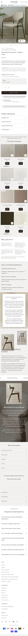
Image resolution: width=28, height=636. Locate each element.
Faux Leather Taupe (21, 205)
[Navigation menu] (2, 2)
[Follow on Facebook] (2, 621)
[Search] (24, 2)
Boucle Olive (7, 227)
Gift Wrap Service (5, 572)
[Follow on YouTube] (13, 621)
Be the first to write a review (14, 479)
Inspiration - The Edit (6, 581)
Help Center (4, 588)
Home (3, 48)
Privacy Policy (4, 595)
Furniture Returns (5, 569)
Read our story (4, 615)
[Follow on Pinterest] (9, 621)
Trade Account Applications (7, 606)
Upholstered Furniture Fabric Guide (9, 579)
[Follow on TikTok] (17, 621)
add (7, 163)
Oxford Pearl (7, 183)
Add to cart (14, 92)
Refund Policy (4, 597)
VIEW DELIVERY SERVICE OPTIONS (14, 106)
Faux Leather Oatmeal (7, 205)
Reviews (3, 593)
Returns (3, 567)
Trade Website (4, 609)
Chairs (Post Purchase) (9, 48)
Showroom (3, 617)
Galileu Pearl (20, 227)
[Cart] (26, 2)
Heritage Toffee (20, 159)
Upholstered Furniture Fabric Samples (9, 577)
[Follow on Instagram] (6, 621)
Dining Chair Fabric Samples (7, 574)
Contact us (3, 590)
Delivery (3, 565)
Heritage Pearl (7, 159)
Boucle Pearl (20, 183)
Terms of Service (5, 600)
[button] (14, 479)
